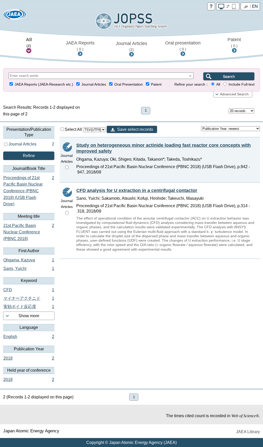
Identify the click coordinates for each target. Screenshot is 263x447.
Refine (29, 155)
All (29, 42)
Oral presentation (183, 45)
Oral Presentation (128, 84)
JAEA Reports (80, 45)
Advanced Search (234, 94)
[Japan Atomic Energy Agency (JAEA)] (14, 16)
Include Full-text (242, 84)
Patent (234, 42)
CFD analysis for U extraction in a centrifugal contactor (136, 190)
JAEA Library (248, 432)
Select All (74, 129)
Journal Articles (131, 46)
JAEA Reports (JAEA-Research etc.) (44, 84)
